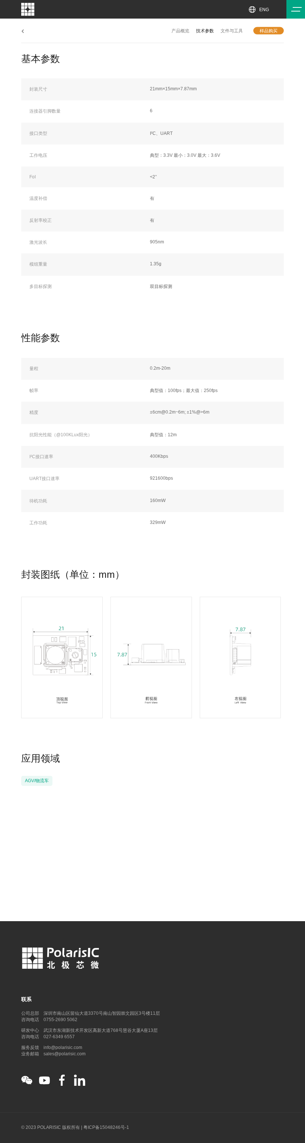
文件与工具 (232, 30)
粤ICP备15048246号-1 (106, 1127)
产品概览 (180, 30)
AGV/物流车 (37, 780)
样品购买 (268, 30)
